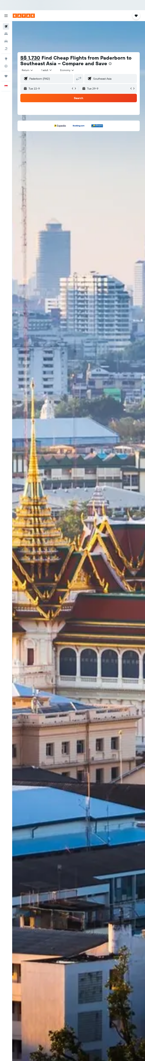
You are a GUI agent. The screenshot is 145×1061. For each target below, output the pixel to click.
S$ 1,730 (30, 58)
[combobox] (67, 70)
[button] (6, 16)
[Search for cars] (6, 41)
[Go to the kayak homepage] (24, 16)
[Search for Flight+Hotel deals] (6, 48)
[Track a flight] (6, 66)
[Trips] (6, 76)
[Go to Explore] (6, 58)
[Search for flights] (6, 26)
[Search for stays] (6, 33)
